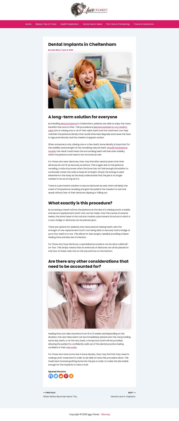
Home (28, 24)
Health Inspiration (70, 24)
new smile (71, 347)
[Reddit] (61, 376)
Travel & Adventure (144, 24)
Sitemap (105, 414)
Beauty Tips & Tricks (46, 24)
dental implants (69, 123)
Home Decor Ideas (92, 24)
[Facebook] (50, 376)
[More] (71, 376)
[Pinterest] (66, 376)
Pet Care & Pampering (117, 24)
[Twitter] (56, 376)
